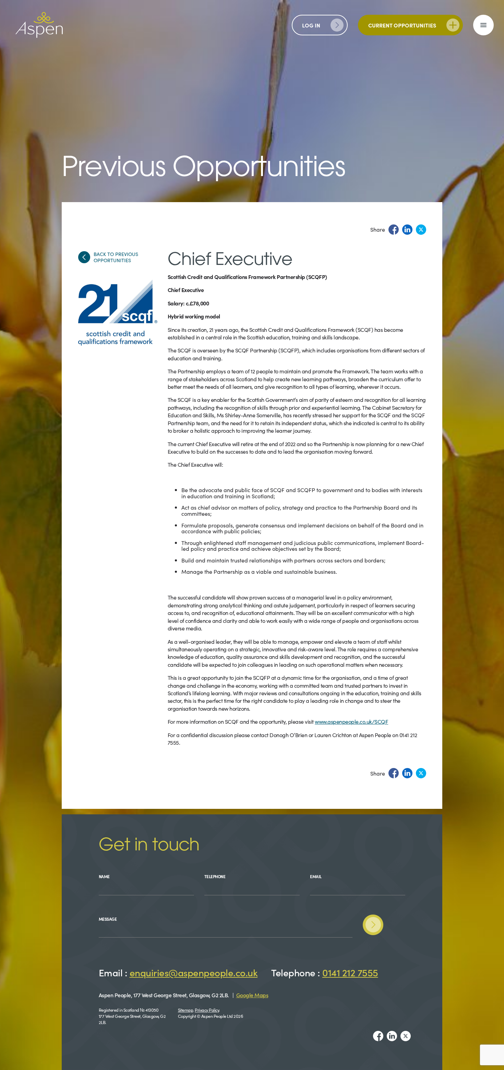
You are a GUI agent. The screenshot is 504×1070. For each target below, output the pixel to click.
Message (108, 919)
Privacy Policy (207, 1010)
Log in (311, 25)
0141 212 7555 (350, 972)
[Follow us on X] (405, 1036)
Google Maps (252, 995)
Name (104, 876)
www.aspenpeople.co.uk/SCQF (351, 721)
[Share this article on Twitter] (421, 229)
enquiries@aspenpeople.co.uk (194, 972)
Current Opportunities (402, 25)
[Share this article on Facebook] (393, 229)
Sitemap (185, 1010)
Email (316, 876)
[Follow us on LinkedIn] (392, 1036)
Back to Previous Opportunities (116, 257)
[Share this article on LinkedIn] (407, 229)
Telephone (215, 876)
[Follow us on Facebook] (378, 1036)
